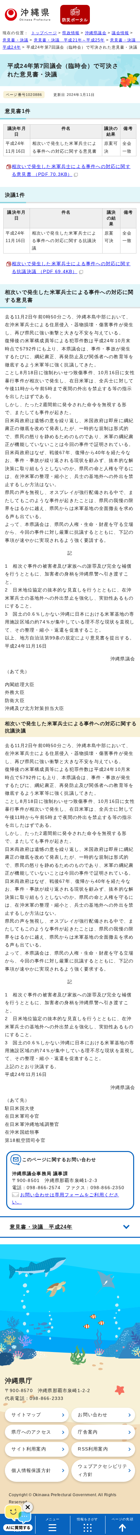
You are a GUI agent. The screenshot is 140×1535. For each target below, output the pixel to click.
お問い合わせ (92, 1414)
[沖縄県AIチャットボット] (18, 1517)
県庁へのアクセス (31, 1432)
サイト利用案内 (28, 1449)
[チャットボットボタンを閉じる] (27, 1507)
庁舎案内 (88, 1432)
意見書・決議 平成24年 (41, 1227)
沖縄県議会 (95, 33)
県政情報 (70, 33)
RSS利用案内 (93, 1449)
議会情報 (120, 33)
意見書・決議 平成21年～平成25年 (69, 40)
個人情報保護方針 (31, 1470)
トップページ (44, 33)
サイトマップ (26, 1414)
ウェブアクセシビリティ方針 (102, 1470)
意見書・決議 (15, 40)
